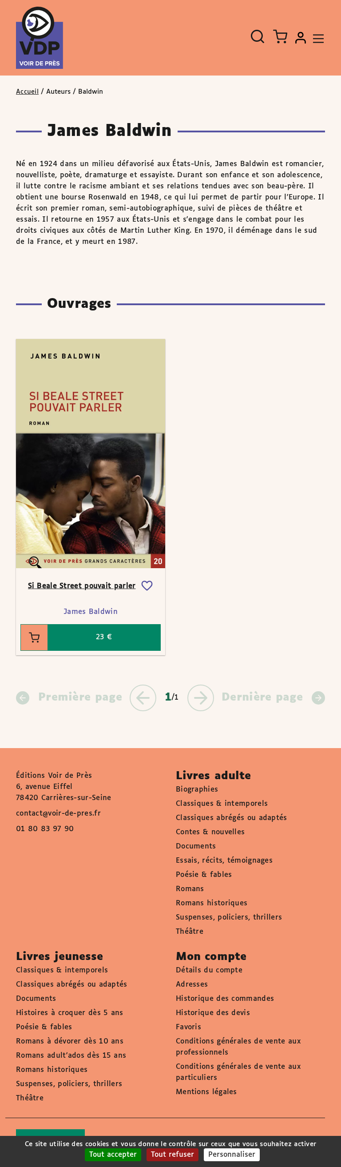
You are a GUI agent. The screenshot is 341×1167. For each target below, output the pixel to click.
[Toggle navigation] (316, 38)
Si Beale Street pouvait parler (82, 586)
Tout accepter (113, 1155)
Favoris (188, 1027)
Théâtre (189, 932)
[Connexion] (300, 37)
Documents (196, 846)
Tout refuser (172, 1155)
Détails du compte (209, 970)
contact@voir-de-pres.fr (58, 813)
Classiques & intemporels (222, 804)
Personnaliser (231, 1155)
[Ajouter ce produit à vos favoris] (147, 586)
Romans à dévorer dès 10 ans (69, 1041)
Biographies (197, 789)
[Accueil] (39, 38)
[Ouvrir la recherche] (257, 36)
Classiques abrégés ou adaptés (231, 818)
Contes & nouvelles (210, 832)
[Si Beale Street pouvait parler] (90, 454)
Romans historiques (211, 903)
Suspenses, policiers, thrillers (229, 917)
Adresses (192, 984)
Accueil (27, 92)
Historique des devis (213, 1013)
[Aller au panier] (280, 36)
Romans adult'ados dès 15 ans (71, 1055)
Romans (190, 889)
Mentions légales (206, 1092)
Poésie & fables (204, 875)
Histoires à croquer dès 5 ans (69, 1013)
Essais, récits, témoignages (224, 860)
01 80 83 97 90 (45, 829)
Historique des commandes (225, 999)
